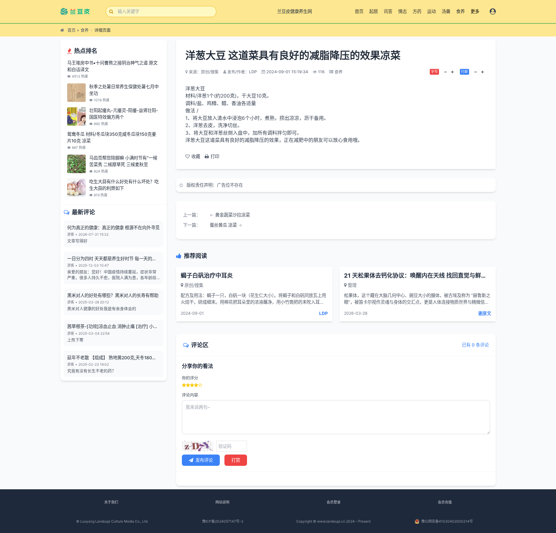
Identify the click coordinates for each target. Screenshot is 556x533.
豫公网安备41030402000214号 (447, 521)
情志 (402, 11)
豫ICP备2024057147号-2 (222, 521)
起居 (373, 11)
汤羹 (446, 11)
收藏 (195, 156)
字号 (434, 71)
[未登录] (493, 11)
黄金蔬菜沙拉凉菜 (232, 215)
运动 (431, 11)
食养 (460, 11)
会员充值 (445, 502)
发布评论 (204, 460)
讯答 (388, 11)
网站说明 (222, 502)
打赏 (235, 460)
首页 (359, 11)
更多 (475, 11)
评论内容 (190, 394)
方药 (417, 11)
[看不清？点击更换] (197, 446)
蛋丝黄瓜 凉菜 (223, 225)
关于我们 (111, 502)
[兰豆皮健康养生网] (78, 11)
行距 (464, 71)
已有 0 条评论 (475, 345)
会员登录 (334, 502)
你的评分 (190, 377)
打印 (215, 156)
